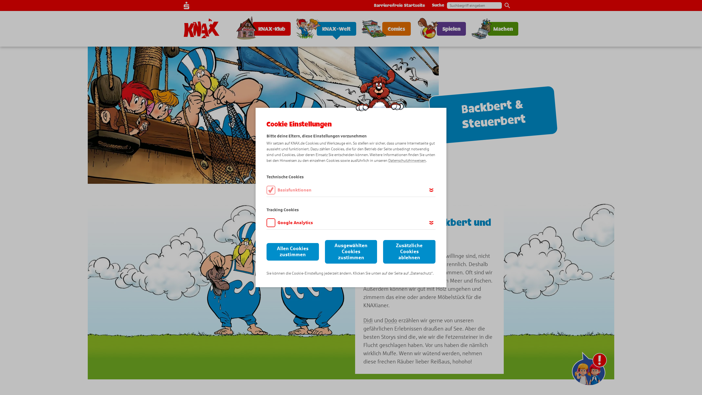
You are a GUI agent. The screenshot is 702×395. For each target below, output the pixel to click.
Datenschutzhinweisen (407, 161)
